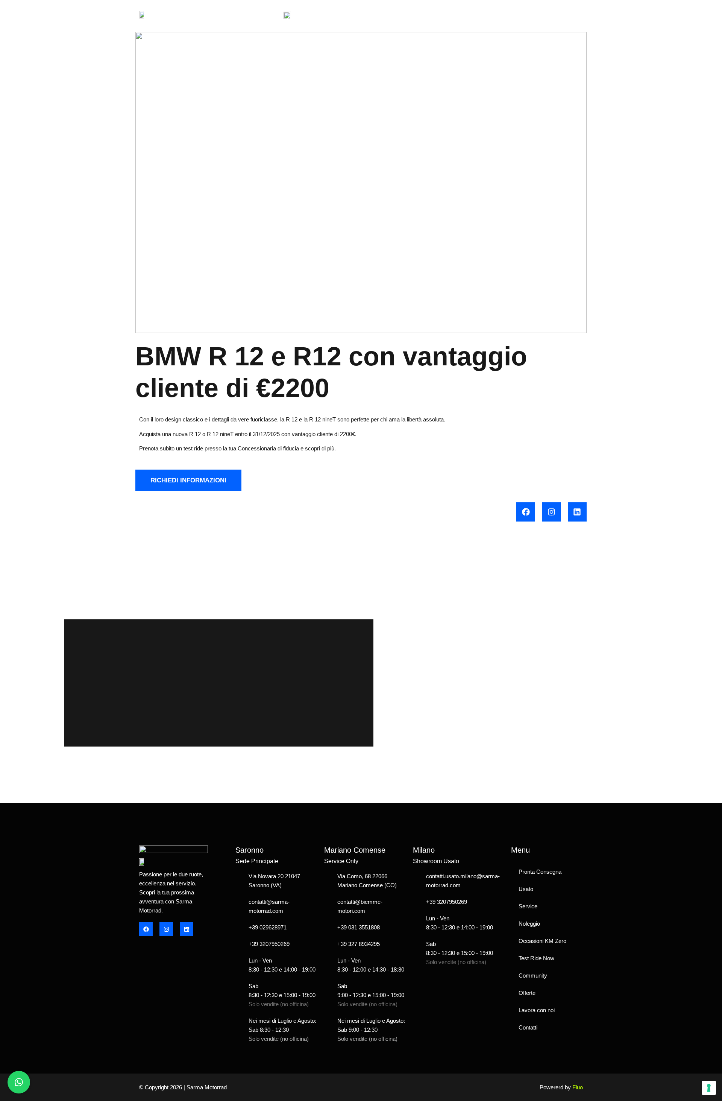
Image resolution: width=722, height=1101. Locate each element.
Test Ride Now (536, 958)
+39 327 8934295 (358, 944)
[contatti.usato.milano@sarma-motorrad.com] (416, 881)
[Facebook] (525, 511)
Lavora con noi (537, 1010)
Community (533, 975)
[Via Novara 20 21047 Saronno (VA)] (239, 881)
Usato (526, 889)
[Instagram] (551, 511)
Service (528, 906)
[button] (576, 14)
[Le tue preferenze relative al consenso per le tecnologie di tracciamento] (709, 1088)
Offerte (527, 993)
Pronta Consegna (540, 871)
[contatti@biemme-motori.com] (328, 906)
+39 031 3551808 (358, 927)
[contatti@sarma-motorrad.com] (239, 906)
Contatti (528, 1027)
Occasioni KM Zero (542, 941)
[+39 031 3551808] (328, 927)
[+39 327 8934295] (328, 944)
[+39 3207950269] (239, 944)
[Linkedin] (577, 511)
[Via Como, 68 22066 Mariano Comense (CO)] (328, 881)
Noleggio (529, 923)
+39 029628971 (268, 927)
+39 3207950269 (269, 944)
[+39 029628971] (239, 927)
